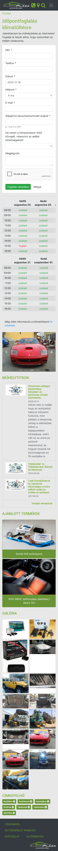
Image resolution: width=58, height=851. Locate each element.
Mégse (37, 186)
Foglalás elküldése (18, 186)
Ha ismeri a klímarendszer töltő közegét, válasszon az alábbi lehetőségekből (23, 136)
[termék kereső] (43, 5)
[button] (6, 352)
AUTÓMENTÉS (35, 836)
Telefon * (10, 63)
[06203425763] (33, 5)
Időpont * (11, 89)
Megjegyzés (12, 153)
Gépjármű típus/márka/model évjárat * (27, 115)
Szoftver (8, 807)
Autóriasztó (25, 801)
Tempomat (23, 807)
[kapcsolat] (38, 5)
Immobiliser (42, 801)
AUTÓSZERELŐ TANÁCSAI (20, 830)
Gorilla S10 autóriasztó (29, 553)
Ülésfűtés (9, 813)
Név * (8, 49)
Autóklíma (9, 801)
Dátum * (10, 76)
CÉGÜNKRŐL (12, 824)
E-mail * (10, 102)
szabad (23, 210)
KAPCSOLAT (12, 836)
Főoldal (6, 13)
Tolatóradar (40, 807)
